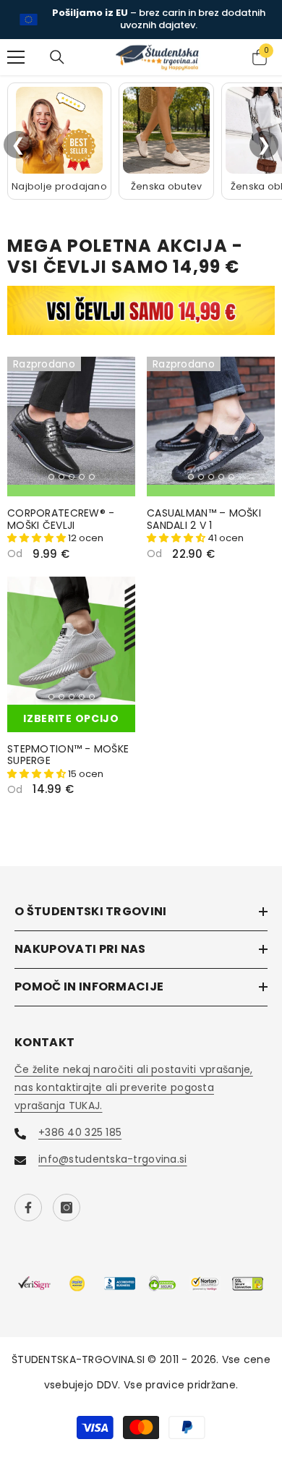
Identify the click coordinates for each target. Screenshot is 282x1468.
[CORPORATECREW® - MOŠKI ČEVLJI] (71, 421)
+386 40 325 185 (79, 1132)
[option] (141, 19)
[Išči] (57, 57)
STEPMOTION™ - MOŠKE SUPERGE (68, 755)
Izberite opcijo (71, 718)
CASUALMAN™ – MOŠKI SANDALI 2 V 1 (204, 519)
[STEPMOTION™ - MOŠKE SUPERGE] (71, 641)
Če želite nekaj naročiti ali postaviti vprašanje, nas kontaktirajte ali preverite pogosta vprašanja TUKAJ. (133, 1087)
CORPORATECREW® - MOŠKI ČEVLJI (60, 519)
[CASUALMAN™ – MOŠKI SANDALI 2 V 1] (211, 421)
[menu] (16, 57)
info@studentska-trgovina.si (112, 1159)
